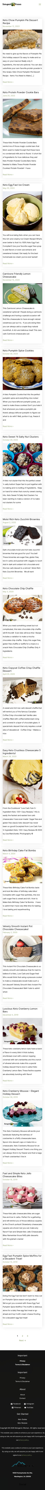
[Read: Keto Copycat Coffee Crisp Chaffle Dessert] (22, 690)
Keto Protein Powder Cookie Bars (21, 92)
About (22, 1395)
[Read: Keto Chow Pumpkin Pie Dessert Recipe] (22, 39)
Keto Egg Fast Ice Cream (16, 184)
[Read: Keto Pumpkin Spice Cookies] (22, 373)
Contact (23, 1398)
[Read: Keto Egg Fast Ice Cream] (22, 211)
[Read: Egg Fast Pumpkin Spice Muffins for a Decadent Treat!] (22, 1278)
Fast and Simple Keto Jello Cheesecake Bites (17, 1175)
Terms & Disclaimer (22, 1365)
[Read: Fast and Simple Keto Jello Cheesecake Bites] (22, 1196)
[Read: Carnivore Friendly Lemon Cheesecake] (22, 293)
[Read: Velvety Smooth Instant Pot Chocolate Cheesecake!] (22, 949)
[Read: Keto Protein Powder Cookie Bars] (22, 118)
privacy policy (24, 1440)
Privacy (22, 1361)
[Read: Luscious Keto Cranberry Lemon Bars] (22, 1031)
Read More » (8, 82)
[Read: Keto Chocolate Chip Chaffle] (22, 608)
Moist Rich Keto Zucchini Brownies (21, 519)
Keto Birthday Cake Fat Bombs (19, 850)
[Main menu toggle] (39, 4)
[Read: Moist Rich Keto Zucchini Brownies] (22, 535)
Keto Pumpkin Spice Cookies (18, 350)
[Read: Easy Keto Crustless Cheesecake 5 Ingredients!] (22, 781)
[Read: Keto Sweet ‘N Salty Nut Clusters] (22, 459)
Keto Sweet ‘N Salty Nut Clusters (21, 436)
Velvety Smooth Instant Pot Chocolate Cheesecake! (17, 928)
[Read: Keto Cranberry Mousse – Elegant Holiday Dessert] (22, 1113)
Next (22, 1340)
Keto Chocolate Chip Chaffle (18, 588)
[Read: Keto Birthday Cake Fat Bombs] (22, 870)
